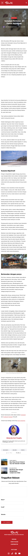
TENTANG (14, 539)
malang (15, 450)
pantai (23, 450)
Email (2, 507)
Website (3, 514)
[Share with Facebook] (16, 453)
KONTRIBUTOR (14, 544)
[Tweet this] (18, 453)
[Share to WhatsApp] (20, 453)
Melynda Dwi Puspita (12, 27)
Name (3, 500)
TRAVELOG (14, 18)
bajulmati (5, 450)
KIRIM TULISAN (14, 542)
